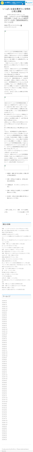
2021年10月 (4, 401)
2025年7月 (4, 316)
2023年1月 (4, 373)
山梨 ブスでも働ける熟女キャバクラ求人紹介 (13, 268)
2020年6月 (4, 432)
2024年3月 (4, 346)
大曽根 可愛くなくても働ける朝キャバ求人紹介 (13, 243)
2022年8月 (4, 382)
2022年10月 (4, 378)
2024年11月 (4, 331)
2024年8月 (4, 337)
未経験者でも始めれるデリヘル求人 (10, 234)
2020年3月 (4, 437)
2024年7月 (4, 338)
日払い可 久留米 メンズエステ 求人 (10, 274)
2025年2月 (4, 325)
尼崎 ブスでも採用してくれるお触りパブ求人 (23, 212)
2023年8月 (4, 359)
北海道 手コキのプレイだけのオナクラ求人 (12, 259)
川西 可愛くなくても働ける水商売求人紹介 (12, 283)
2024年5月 (4, 342)
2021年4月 (4, 413)
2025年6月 (4, 318)
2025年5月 (4, 319)
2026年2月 (4, 302)
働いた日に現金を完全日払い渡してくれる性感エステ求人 (15, 230)
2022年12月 (4, 375)
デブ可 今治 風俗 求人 (7, 276)
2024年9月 (4, 335)
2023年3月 (4, 369)
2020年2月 (4, 439)
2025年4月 (4, 321)
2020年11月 (4, 422)
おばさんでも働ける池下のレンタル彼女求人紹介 (13, 289)
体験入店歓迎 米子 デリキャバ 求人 (10, 257)
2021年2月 (4, 416)
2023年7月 (4, 361)
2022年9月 (4, 380)
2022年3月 (4, 392)
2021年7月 (4, 407)
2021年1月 (4, 418)
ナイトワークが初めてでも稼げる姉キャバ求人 (13, 247)
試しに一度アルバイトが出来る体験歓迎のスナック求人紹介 (16, 262)
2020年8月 (4, 428)
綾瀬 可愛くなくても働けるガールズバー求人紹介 (14, 285)
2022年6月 (4, 386)
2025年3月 (4, 323)
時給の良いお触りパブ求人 (8, 287)
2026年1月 (4, 304)
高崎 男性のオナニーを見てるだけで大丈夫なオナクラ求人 (16, 253)
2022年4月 (4, 390)
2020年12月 (4, 420)
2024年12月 (4, 329)
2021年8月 (4, 405)
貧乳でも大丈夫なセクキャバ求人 (10, 266)
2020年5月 (4, 434)
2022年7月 (4, 384)
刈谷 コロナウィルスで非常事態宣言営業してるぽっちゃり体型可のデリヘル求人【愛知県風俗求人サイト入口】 (16, 19)
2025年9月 (4, 312)
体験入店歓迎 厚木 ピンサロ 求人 (9, 261)
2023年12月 (4, 352)
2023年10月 (4, 356)
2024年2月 (4, 348)
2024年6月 (4, 340)
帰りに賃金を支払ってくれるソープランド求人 (13, 251)
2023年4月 (4, 367)
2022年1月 (4, 396)
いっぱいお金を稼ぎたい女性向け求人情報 (16, 10)
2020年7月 (4, 430)
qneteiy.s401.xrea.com (10, 27)
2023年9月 (4, 357)
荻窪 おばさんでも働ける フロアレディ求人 (13, 249)
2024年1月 (4, 350)
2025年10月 (4, 310)
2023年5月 (4, 365)
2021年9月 (4, 403)
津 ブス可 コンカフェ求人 (8, 270)
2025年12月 (4, 306)
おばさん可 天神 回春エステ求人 (10, 255)
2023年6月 (4, 363)
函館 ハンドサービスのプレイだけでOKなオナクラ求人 (15, 228)
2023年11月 (4, 354)
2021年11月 (4, 399)
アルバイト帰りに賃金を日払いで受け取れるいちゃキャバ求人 (16, 264)
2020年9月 (4, 426)
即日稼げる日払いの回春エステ (9, 272)
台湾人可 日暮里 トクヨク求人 (10, 278)
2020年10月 (4, 424)
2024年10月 (4, 333)
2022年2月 (4, 394)
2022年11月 (4, 376)
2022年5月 (4, 388)
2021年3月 (4, 415)
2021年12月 (4, 397)
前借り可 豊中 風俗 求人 (7, 232)
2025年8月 (4, 314)
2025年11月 (4, 308)
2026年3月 (4, 300)
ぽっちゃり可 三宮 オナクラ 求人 (9, 245)
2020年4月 (4, 435)
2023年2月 (4, 371)
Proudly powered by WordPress (9, 449)
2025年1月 (4, 327)
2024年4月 (4, 344)
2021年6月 (4, 409)
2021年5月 (4, 411)
